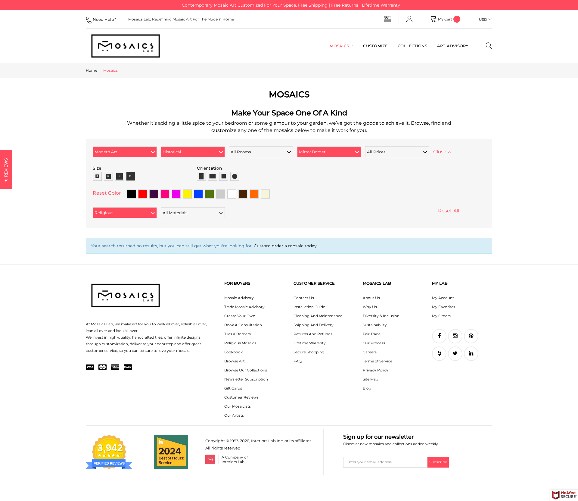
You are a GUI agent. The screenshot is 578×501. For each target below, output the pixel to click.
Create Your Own (239, 316)
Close (440, 152)
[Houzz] (439, 353)
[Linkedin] (471, 353)
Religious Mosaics (240, 343)
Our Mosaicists (237, 406)
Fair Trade (372, 334)
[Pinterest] (471, 336)
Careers (370, 352)
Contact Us (304, 298)
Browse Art (234, 361)
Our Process (374, 343)
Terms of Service (377, 361)
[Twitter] (455, 353)
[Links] (409, 19)
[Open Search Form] (484, 46)
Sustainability (375, 325)
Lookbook (233, 352)
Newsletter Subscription (246, 379)
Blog (367, 388)
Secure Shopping (309, 352)
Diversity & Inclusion (381, 316)
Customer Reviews (241, 397)
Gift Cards (233, 388)
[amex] (115, 367)
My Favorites (443, 307)
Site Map (370, 379)
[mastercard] (102, 367)
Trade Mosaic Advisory (244, 307)
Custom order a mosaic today (285, 246)
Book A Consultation (243, 325)
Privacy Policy (375, 370)
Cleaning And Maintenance (318, 316)
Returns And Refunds (313, 334)
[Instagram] (455, 336)
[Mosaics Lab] (131, 46)
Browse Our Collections (245, 370)
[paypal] (128, 367)
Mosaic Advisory (239, 298)
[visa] (90, 367)
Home (91, 70)
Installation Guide (309, 307)
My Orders (441, 316)
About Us (371, 298)
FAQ (298, 361)
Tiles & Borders (237, 334)
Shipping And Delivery (314, 325)
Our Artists (234, 415)
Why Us (370, 307)
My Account (443, 298)
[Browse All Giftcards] (387, 18)
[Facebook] (439, 336)
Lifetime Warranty (310, 343)
